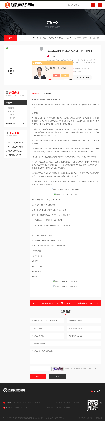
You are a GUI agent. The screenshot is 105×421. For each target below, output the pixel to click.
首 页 (49, 402)
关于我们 (58, 402)
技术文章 (50, 408)
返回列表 (67, 303)
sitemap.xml (71, 418)
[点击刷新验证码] (57, 369)
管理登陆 (99, 418)
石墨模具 (68, 38)
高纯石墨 (60, 38)
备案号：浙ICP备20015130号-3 (54, 418)
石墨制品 (11, 114)
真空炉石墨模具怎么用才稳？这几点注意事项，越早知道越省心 (16, 151)
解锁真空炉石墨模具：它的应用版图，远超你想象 (16, 155)
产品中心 (10, 38)
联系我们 (67, 408)
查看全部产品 (10, 123)
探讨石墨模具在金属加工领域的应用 (16, 143)
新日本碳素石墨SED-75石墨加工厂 (88, 303)
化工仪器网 (90, 418)
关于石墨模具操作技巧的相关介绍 (16, 147)
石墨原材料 (11, 118)
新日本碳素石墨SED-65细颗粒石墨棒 (55, 303)
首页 (44, 38)
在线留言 (47, 94)
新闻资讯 (76, 402)
